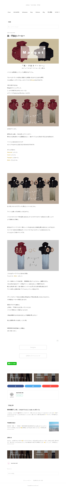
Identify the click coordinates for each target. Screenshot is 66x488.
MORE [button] (56, 12)
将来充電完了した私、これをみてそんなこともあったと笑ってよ (23, 409)
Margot (33, 80)
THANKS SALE (11, 423)
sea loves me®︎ (14, 463)
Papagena (9, 157)
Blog (44, 12)
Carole (9, 155)
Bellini (8, 160)
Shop (31, 12)
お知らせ (9, 437)
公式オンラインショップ (33, 356)
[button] (9, 12)
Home (9, 12)
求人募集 (50, 12)
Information (24, 12)
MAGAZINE (16, 12)
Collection (37, 12)
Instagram (33, 347)
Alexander (9, 152)
